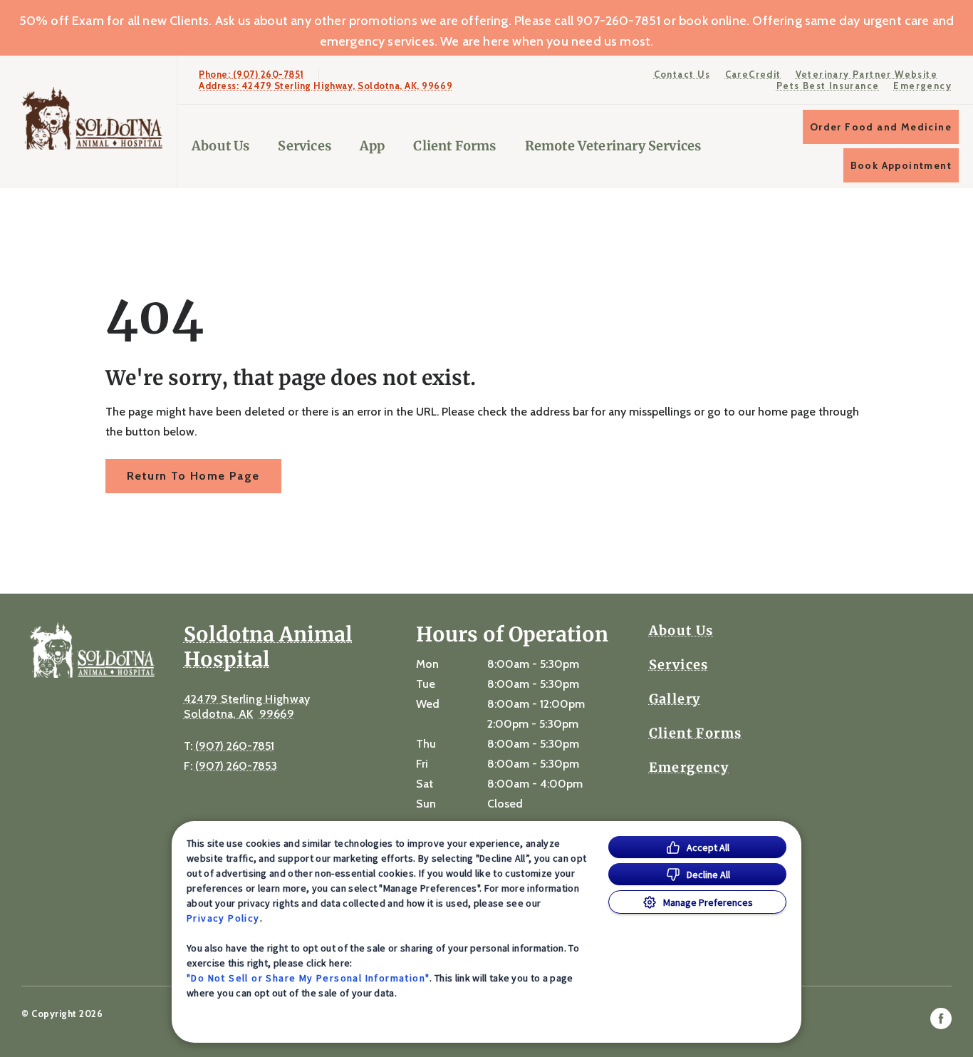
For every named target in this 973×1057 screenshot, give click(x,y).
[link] (91, 118)
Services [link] (304, 146)
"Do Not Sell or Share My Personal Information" (308, 977)
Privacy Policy (223, 918)
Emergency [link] (922, 85)
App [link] (372, 146)
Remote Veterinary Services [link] (613, 146)
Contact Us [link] (682, 74)
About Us (220, 146)
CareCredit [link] (753, 74)
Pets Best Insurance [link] (828, 85)
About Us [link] (681, 630)
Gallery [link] (675, 699)
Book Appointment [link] (901, 165)
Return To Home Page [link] (193, 476)
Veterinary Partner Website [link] (866, 74)
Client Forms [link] (454, 146)
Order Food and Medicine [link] (881, 126)
